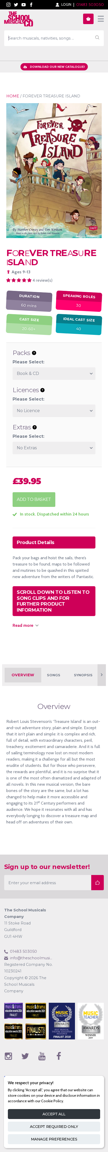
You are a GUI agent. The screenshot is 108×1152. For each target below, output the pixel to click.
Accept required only (54, 1126)
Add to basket (34, 499)
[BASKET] (88, 19)
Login (66, 5)
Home (12, 96)
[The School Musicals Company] (18, 20)
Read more (23, 625)
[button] (19, 280)
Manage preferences (54, 1139)
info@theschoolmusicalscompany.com (32, 958)
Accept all (54, 1114)
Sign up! (97, 882)
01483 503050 (90, 4)
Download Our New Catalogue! (57, 67)
